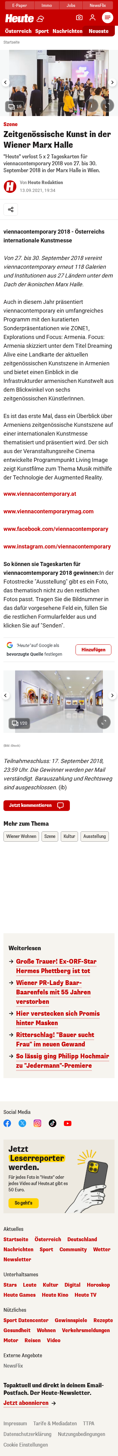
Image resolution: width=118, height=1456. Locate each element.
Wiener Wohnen (21, 836)
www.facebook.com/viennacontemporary (55, 529)
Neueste (99, 31)
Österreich (18, 31)
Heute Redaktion (45, 183)
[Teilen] (10, 209)
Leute (30, 1285)
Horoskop (98, 1285)
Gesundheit (17, 1330)
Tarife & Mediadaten (55, 1423)
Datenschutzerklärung (27, 1434)
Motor (10, 1340)
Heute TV (86, 1295)
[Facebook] (7, 1123)
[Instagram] (37, 1123)
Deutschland (82, 1239)
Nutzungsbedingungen (81, 1434)
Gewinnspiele (71, 1320)
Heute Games (19, 1295)
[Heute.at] (19, 18)
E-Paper (19, 5)
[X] (22, 1123)
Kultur (69, 836)
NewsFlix (98, 5)
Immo (47, 5)
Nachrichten (18, 1250)
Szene (49, 836)
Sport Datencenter (25, 1320)
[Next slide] (112, 82)
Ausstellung (94, 836)
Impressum (15, 1423)
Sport (42, 31)
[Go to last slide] (6, 82)
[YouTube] (67, 1123)
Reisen (33, 1340)
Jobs (71, 5)
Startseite (11, 42)
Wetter (101, 1250)
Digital (73, 1285)
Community (73, 1250)
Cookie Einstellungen (25, 1445)
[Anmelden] (92, 17)
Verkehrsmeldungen (86, 1330)
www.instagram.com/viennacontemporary (57, 546)
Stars (10, 1285)
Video (53, 1340)
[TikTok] (52, 1123)
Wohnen (46, 1330)
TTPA (88, 1423)
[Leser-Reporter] (79, 17)
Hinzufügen (93, 650)
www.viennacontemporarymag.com (48, 511)
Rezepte (103, 1320)
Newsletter (17, 1260)
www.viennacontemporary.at (39, 493)
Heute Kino (55, 1295)
